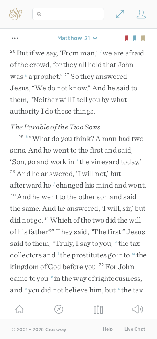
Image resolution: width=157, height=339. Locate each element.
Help (108, 329)
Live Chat (134, 329)
